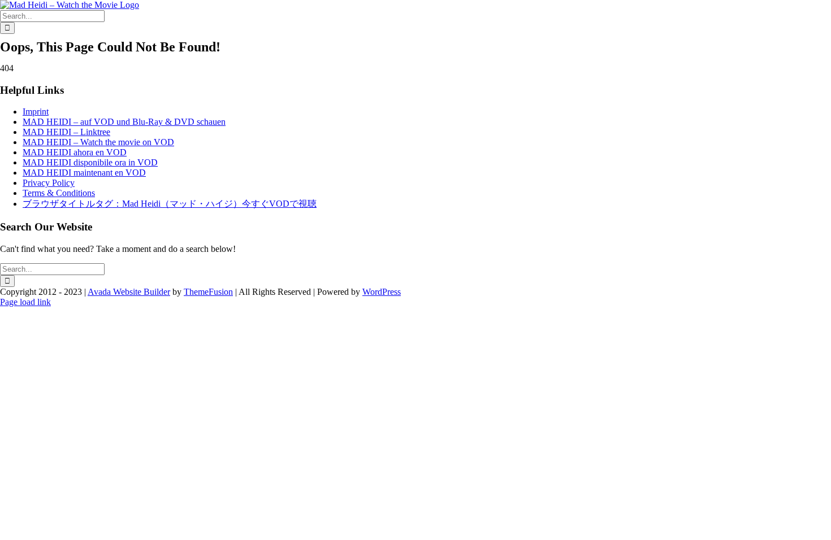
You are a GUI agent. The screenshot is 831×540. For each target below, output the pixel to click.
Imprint (36, 111)
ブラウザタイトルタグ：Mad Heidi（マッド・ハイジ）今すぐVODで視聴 (170, 203)
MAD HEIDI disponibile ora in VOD (90, 162)
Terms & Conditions (59, 193)
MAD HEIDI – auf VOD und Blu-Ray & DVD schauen (124, 122)
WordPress (381, 292)
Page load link (25, 302)
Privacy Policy (49, 183)
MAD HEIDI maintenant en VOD (84, 172)
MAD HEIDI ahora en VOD (75, 152)
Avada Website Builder (129, 292)
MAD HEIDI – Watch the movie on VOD (98, 142)
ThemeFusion (208, 292)
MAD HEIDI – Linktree (66, 132)
